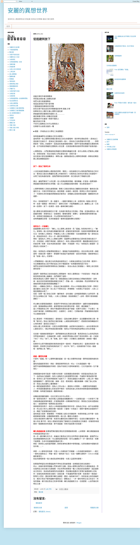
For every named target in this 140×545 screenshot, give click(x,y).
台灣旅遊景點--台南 (15, 62)
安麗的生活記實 (14, 47)
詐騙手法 (12, 88)
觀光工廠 (12, 130)
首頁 (8, 26)
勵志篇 (41, 492)
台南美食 (12, 96)
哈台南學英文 (13, 101)
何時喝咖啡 (118, 56)
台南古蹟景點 (13, 103)
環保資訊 (12, 81)
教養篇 (11, 79)
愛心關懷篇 (13, 74)
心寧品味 (12, 71)
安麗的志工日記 (14, 57)
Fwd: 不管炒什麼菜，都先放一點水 (125, 103)
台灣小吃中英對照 (15, 69)
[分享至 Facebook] (65, 489)
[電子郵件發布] (56, 489)
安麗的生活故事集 (112, 139)
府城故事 (12, 66)
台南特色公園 (13, 105)
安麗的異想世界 (28, 10)
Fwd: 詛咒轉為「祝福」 (121, 69)
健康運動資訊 (13, 86)
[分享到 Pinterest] (67, 489)
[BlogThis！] (62, 489)
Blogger (79, 523)
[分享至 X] (64, 489)
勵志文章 (109, 89)
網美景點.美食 (13, 84)
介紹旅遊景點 (13, 50)
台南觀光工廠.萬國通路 (16, 110)
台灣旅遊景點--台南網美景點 (18, 98)
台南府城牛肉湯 (14, 91)
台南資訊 (12, 59)
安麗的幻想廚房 (112, 149)
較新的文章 (38, 508)
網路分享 (12, 123)
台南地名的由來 (119, 93)
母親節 (11, 118)
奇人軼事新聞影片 (15, 113)
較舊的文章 (94, 508)
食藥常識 (12, 64)
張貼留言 (39, 503)
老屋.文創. (12, 125)
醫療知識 (12, 76)
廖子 (108, 142)
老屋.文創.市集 (14, 127)
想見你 (11, 115)
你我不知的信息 (14, 54)
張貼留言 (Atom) (44, 512)
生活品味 (12, 120)
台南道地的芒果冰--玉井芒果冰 (124, 46)
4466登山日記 (111, 146)
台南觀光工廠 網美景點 (16, 108)
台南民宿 (12, 93)
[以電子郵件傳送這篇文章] (60, 489)
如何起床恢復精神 (120, 79)
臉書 (108, 144)
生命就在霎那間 (112, 65)
